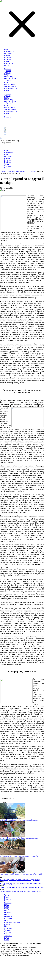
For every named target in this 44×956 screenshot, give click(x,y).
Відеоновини (9, 51)
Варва (6, 907)
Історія (6, 75)
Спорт (6, 61)
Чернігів (7, 895)
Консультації (8, 76)
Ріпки (6, 926)
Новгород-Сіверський (12, 922)
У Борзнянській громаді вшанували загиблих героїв (19, 856)
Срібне (6, 934)
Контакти (7, 117)
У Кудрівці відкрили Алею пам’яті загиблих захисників (20, 884)
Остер (6, 940)
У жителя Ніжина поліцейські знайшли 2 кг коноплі (19, 838)
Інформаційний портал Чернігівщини (13, 171)
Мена (6, 920)
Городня (7, 909)
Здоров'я (7, 73)
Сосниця (7, 932)
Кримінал (7, 55)
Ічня (5, 910)
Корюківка (8, 916)
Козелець (7, 912)
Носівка (7, 924)
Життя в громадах (10, 86)
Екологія (7, 69)
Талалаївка (8, 936)
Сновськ (7, 930)
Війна (6, 154)
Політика (7, 59)
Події (6, 82)
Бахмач (6, 901)
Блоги (6, 65)
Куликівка (8, 918)
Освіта (6, 90)
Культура (7, 57)
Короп (6, 914)
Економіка (8, 53)
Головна (7, 50)
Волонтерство (9, 84)
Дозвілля (7, 71)
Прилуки (7, 899)
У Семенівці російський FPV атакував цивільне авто (19, 820)
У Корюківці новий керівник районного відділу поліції (20, 880)
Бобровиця (8, 903)
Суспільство (8, 63)
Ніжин (6, 897)
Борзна (6, 905)
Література (8, 80)
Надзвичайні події (11, 88)
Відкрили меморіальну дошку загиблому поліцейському (20, 891)
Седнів (6, 938)
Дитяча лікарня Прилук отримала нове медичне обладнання (22, 887)
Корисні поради (10, 78)
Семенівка (8, 928)
